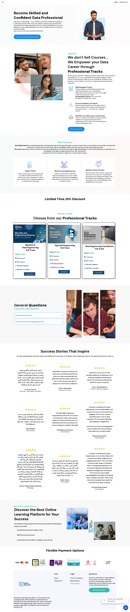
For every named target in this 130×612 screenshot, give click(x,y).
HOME (116, 2)
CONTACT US (123, 2)
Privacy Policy (75, 583)
